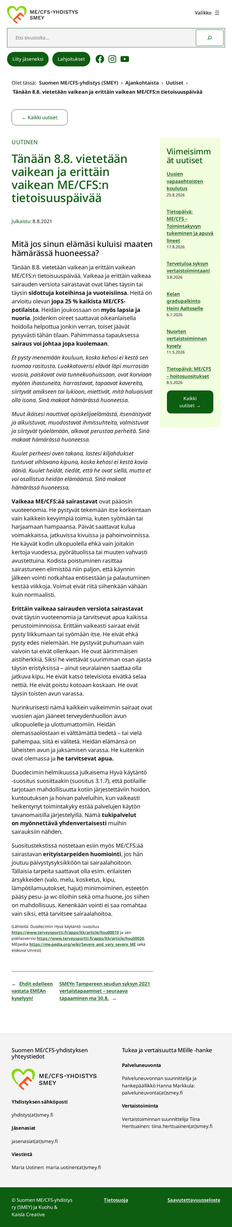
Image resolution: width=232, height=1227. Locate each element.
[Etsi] (210, 38)
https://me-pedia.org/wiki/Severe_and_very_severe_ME (82, 944)
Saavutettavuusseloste (193, 1200)
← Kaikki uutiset (39, 117)
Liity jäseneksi (27, 59)
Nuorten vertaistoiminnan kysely (187, 338)
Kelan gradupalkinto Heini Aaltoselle (185, 301)
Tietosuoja (116, 1200)
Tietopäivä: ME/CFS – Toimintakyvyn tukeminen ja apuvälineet (190, 226)
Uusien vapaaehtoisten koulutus (185, 181)
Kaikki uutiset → (190, 402)
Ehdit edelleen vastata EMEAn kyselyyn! (32, 990)
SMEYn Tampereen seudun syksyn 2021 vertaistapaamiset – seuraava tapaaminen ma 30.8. (104, 990)
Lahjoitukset (71, 59)
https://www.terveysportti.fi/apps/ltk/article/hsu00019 (65, 932)
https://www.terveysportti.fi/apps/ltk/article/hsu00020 (90, 938)
